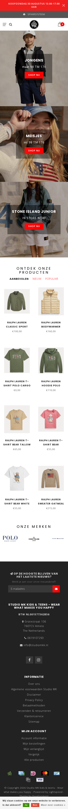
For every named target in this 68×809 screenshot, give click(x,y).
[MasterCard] (45, 773)
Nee (35, 805)
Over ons (34, 684)
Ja (26, 805)
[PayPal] (28, 779)
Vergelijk (34, 754)
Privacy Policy (34, 700)
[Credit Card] (21, 773)
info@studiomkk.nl (36, 645)
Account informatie (34, 738)
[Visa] (39, 779)
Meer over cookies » (53, 805)
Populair (51, 278)
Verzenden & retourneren (34, 711)
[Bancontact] (56, 773)
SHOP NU (34, 75)
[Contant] (9, 773)
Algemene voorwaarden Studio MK (34, 689)
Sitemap (34, 721)
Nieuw (37, 278)
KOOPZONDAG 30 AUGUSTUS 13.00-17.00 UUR (34, 5)
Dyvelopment (40, 796)
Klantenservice (34, 716)
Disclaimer (34, 694)
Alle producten (34, 759)
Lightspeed (56, 792)
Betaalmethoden (34, 705)
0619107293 (35, 638)
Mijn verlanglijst (34, 749)
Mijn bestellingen (34, 743)
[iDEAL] (33, 773)
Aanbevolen (19, 278)
